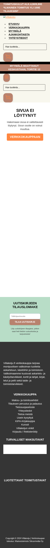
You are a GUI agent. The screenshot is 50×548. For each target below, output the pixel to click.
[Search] (43, 47)
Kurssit (25, 424)
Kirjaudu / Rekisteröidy (25, 431)
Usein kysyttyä (25, 417)
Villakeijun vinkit (25, 428)
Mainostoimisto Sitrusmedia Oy (29, 541)
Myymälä (15, 31)
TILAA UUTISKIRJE (25, 322)
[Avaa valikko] (6, 78)
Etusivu (14, 24)
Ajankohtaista (19, 34)
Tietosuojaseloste (25, 407)
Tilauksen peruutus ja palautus (25, 403)
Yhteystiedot (18, 38)
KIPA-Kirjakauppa (25, 421)
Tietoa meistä (25, 414)
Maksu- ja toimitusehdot (25, 400)
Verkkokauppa (19, 27)
